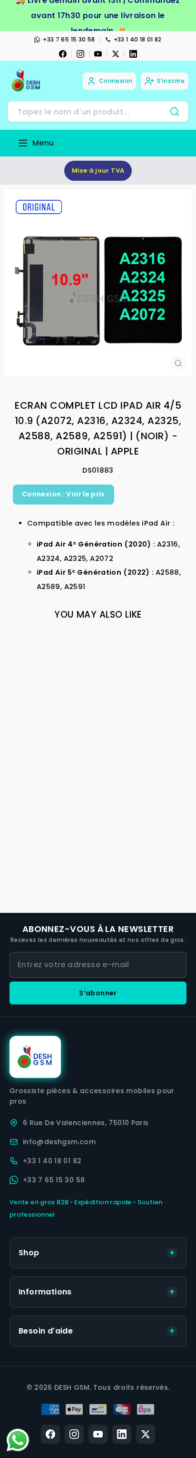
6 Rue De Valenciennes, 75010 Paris (86, 1122)
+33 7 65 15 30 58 (69, 39)
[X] (115, 54)
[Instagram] (80, 54)
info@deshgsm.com (59, 1142)
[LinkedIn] (133, 54)
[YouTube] (98, 54)
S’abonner (98, 993)
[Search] (174, 111)
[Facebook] (63, 54)
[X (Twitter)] (145, 1434)
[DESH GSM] (27, 80)
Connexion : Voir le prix (63, 494)
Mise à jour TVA (98, 170)
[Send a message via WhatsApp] (18, 1440)
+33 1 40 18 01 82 (138, 39)
